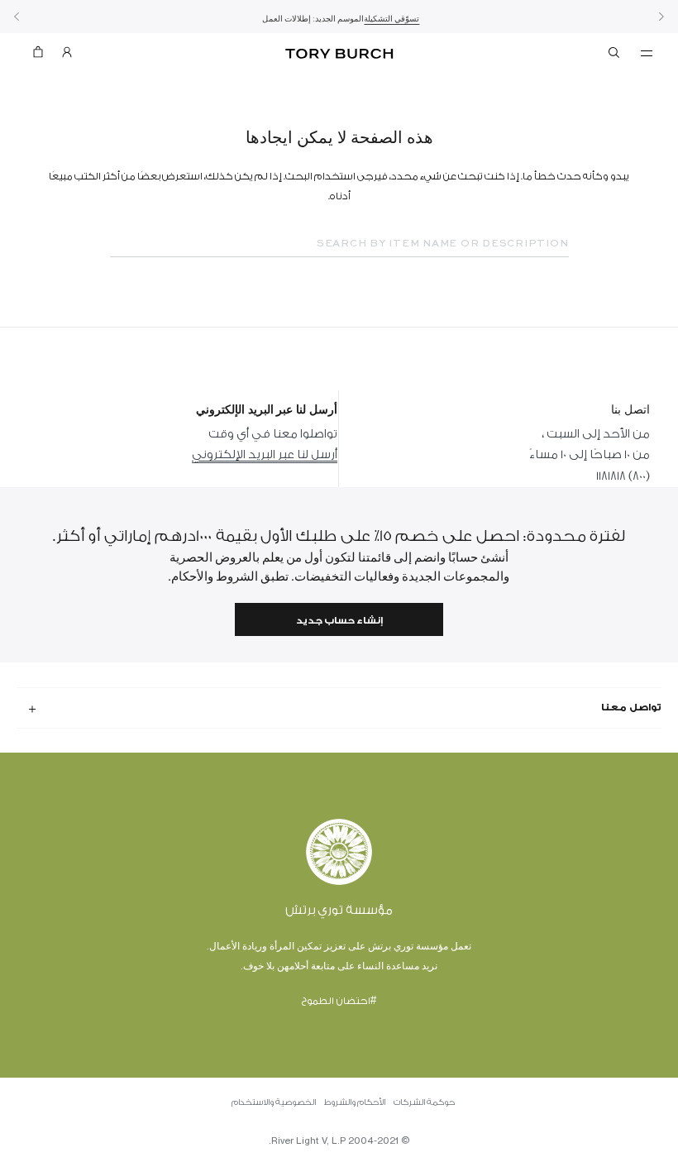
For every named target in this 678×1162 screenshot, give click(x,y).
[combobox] (339, 244)
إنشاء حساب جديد (339, 620)
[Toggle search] (615, 55)
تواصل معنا (631, 707)
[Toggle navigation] (646, 52)
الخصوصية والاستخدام (274, 1102)
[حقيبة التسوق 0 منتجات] (45, 56)
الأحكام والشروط (354, 1102)
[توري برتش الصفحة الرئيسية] (338, 54)
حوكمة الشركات (424, 1102)
